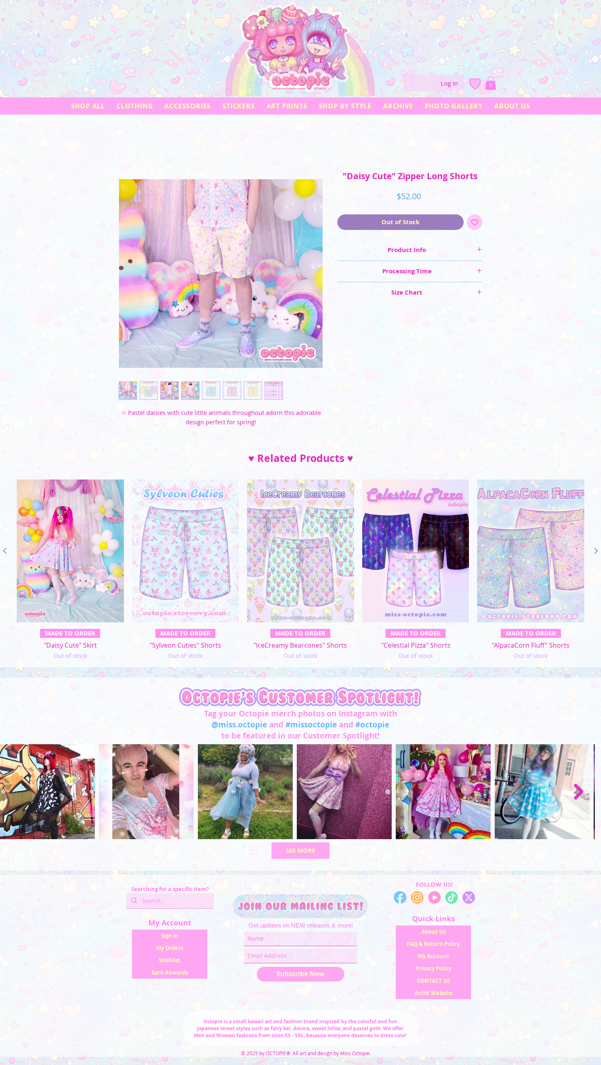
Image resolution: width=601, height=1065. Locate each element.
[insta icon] (417, 899)
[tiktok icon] (452, 899)
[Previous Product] (5, 553)
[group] (300, 571)
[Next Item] (587, 794)
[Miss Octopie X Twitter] (469, 899)
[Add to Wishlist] (475, 224)
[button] (490, 83)
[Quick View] (70, 553)
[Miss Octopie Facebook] (400, 899)
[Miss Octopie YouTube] (434, 899)
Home (127, 144)
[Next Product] (596, 553)
